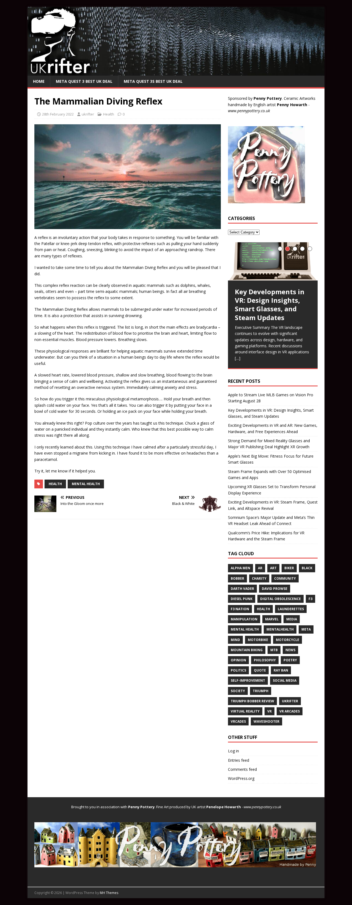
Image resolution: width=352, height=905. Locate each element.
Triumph (260, 691)
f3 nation (240, 609)
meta (306, 629)
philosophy (265, 660)
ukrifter (88, 114)
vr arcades (289, 711)
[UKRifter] (176, 72)
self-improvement (248, 680)
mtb (274, 650)
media (291, 619)
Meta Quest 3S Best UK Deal (153, 81)
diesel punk (241, 598)
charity (259, 578)
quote (260, 670)
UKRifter (290, 701)
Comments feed (242, 769)
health (55, 484)
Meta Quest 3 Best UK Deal (84, 81)
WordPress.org (241, 778)
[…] (237, 358)
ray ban (281, 670)
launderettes (291, 609)
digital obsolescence (280, 598)
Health (108, 114)
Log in (233, 750)
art (273, 568)
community (285, 578)
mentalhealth (280, 629)
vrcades (238, 721)
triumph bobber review (252, 701)
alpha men (240, 568)
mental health (86, 484)
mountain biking (247, 650)
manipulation (244, 619)
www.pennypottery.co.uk (249, 110)
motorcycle (287, 639)
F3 (310, 598)
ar (260, 568)
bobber (237, 578)
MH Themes (109, 892)
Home (39, 81)
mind (235, 639)
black (307, 568)
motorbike (258, 639)
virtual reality (245, 711)
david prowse (274, 588)
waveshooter (266, 721)
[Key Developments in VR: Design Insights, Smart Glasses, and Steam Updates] (273, 261)
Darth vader (242, 588)
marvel (272, 619)
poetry (290, 660)
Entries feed (238, 760)
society (238, 691)
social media (284, 680)
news (290, 650)
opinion (238, 660)
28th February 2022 (58, 114)
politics (238, 670)
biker (289, 568)
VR (269, 711)
